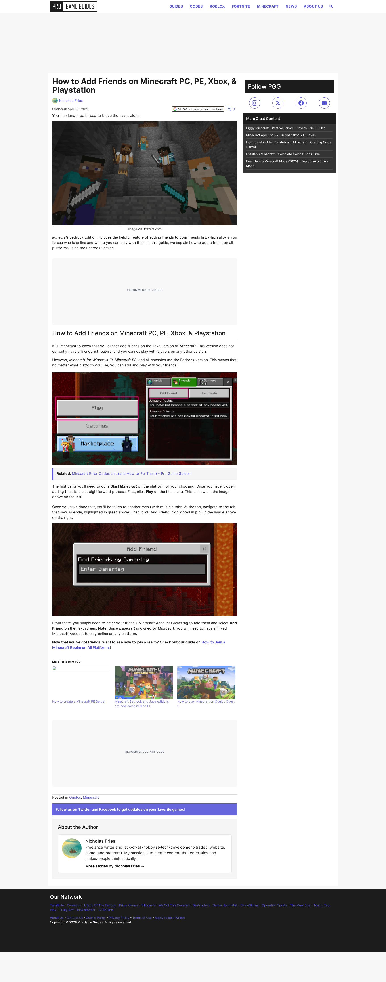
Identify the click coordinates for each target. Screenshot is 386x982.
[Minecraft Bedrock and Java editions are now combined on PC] (144, 682)
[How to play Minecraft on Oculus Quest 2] (206, 682)
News (291, 6)
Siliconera (148, 905)
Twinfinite (57, 905)
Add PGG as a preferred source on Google (200, 109)
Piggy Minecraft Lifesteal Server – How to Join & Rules (285, 128)
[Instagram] (254, 103)
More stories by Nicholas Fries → (114, 866)
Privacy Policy (119, 917)
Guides (176, 6)
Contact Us (75, 917)
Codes (196, 6)
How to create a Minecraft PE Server (78, 701)
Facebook (107, 809)
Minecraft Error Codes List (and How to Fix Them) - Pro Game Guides (131, 473)
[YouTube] (324, 103)
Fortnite (241, 6)
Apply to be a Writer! (170, 917)
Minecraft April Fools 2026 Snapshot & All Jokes (281, 135)
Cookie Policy (96, 917)
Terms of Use (142, 917)
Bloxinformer (86, 910)
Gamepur (73, 905)
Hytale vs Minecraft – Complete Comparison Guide (283, 154)
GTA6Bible (106, 910)
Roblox (217, 6)
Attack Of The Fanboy (100, 905)
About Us (313, 6)
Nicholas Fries (71, 100)
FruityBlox (66, 910)
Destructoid (201, 905)
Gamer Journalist (225, 905)
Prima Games (128, 905)
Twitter (84, 809)
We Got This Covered (174, 905)
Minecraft (268, 6)
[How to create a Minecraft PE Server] (81, 682)
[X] (277, 103)
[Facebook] (301, 103)
